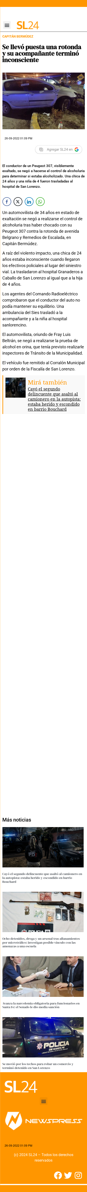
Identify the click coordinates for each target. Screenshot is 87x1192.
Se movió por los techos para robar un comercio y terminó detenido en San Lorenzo (38, 1066)
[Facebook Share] (6, 201)
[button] (7, 25)
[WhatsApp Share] (40, 201)
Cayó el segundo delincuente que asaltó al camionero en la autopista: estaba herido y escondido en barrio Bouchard (54, 399)
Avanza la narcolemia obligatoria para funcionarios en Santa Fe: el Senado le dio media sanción (41, 1005)
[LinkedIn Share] (29, 201)
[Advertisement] (43, 613)
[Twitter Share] (17, 201)
